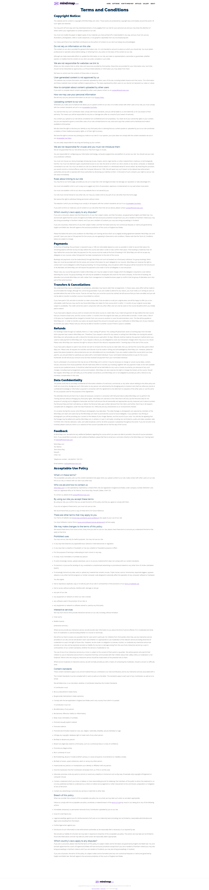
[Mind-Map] (66, 5)
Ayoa (116, 888)
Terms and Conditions (96, 888)
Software (116, 3)
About (153, 3)
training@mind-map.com (64, 440)
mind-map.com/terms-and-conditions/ (85, 518)
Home (109, 3)
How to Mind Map (127, 3)
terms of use (116, 802)
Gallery (146, 3)
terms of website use (132, 584)
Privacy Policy (99, 97)
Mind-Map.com (59, 488)
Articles (138, 3)
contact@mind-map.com (120, 90)
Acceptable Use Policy (89, 107)
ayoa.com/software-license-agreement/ (91, 522)
